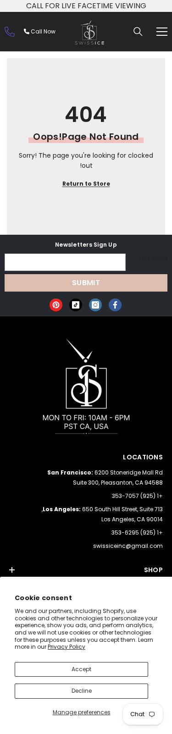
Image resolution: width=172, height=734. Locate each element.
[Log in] (10, 32)
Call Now (42, 31)
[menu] (161, 31)
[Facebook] (115, 304)
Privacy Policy (66, 647)
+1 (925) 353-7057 (137, 496)
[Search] (138, 31)
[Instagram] (95, 304)
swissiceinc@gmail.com (128, 546)
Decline (82, 691)
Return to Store (86, 184)
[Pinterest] (56, 304)
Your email (153, 258)
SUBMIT (86, 282)
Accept (81, 669)
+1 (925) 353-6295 (137, 532)
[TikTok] (75, 304)
